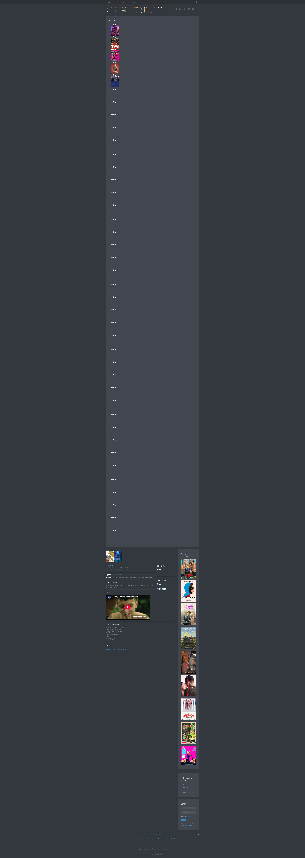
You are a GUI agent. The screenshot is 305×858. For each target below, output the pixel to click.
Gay (131, 839)
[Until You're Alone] (115, 146)
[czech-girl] (188, 614)
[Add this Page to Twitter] (163, 589)
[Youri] (115, 186)
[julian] (188, 685)
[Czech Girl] (115, 458)
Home (108, 2)
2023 (127, 570)
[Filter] (115, 263)
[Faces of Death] (115, 393)
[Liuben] (110, 556)
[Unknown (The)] (115, 446)
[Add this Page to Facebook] (158, 589)
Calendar (151, 834)
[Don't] (115, 121)
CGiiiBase (125, 2)
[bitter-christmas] (188, 590)
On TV (173, 839)
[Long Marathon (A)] (115, 133)
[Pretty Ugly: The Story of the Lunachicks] (115, 160)
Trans (143, 839)
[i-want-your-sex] (188, 755)
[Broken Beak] (115, 355)
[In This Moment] (115, 108)
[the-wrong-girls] (188, 733)
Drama (123, 570)
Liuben (109, 564)
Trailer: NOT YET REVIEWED (113, 570)
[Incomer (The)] (115, 420)
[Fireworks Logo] (136, 9)
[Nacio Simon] (115, 368)
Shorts (149, 839)
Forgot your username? (187, 825)
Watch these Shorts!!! (164, 839)
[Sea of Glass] (115, 523)
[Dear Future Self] (115, 511)
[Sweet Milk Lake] (115, 211)
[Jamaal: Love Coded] (115, 238)
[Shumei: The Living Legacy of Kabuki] (115, 290)
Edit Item (108, 550)
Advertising (158, 834)
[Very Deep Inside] (115, 30)
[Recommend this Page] (165, 589)
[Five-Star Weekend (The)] (115, 485)
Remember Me (184, 816)
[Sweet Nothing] (115, 95)
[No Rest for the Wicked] (115, 498)
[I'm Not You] (115, 303)
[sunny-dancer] (188, 637)
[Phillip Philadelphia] (115, 316)
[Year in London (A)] (115, 173)
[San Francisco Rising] (115, 536)
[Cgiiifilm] (176, 9)
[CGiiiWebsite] (184, 9)
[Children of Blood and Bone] (115, 276)
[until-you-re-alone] (188, 662)
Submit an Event (186, 787)
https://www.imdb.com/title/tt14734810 (116, 649)
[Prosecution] (115, 433)
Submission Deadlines (187, 792)
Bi (140, 839)
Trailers (154, 839)
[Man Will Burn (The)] (115, 471)
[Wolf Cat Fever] (115, 341)
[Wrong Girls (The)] (115, 198)
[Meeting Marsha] (115, 68)
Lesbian (136, 839)
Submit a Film (185, 784)
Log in (183, 820)
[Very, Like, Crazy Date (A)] (115, 43)
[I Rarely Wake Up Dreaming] (115, 328)
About (145, 834)
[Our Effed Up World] (115, 406)
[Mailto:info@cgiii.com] (193, 9)
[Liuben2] (118, 556)
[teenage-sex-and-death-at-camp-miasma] (188, 708)
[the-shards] (188, 569)
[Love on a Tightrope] (115, 381)
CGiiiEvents (117, 2)
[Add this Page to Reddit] (160, 589)
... (182, 789)
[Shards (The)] (115, 225)
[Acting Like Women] (115, 55)
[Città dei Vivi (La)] (115, 81)
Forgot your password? (187, 824)
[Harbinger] (115, 251)
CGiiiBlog (133, 2)
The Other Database (144, 2)
